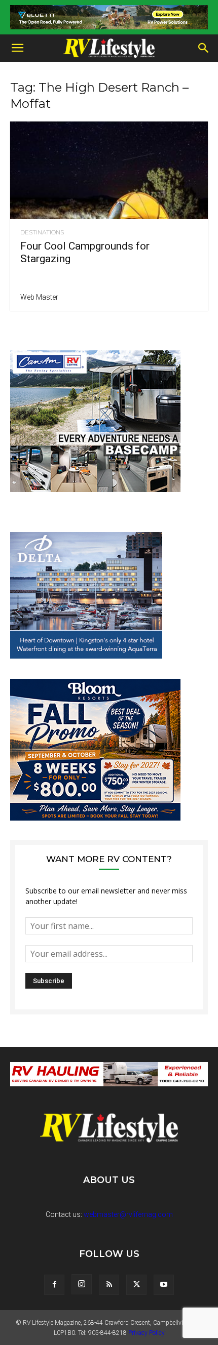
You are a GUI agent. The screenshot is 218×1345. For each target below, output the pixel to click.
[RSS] (109, 1285)
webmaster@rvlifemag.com (128, 1214)
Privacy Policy (146, 1332)
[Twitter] (136, 1285)
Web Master (39, 297)
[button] (17, 48)
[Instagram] (81, 1284)
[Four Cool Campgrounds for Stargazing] (109, 170)
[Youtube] (164, 1285)
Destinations (42, 232)
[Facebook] (54, 1285)
